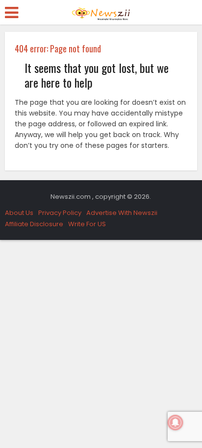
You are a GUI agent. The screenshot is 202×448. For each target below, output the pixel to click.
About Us (19, 212)
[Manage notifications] (175, 422)
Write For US (87, 224)
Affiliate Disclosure (34, 224)
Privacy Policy (59, 212)
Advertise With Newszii (121, 212)
